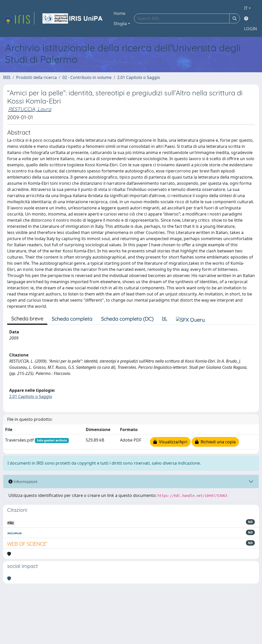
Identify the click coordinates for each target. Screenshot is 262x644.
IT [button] (246, 8)
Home (119, 13)
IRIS (6, 77)
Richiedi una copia (217, 442)
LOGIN (250, 29)
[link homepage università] (72, 18)
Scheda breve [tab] (27, 318)
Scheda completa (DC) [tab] (127, 318)
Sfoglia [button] (120, 23)
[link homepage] (18, 18)
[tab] (165, 318)
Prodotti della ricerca (36, 77)
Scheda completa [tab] (72, 318)
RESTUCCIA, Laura (29, 109)
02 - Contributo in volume (87, 77)
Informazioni (25, 481)
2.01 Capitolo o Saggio (138, 77)
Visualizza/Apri (172, 442)
